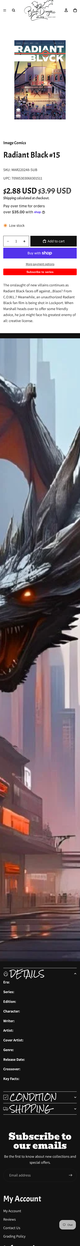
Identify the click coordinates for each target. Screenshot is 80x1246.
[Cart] (75, 10)
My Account (12, 1210)
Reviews (9, 1219)
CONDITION (33, 1097)
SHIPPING (30, 1108)
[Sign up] (70, 1175)
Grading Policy (14, 1236)
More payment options (40, 264)
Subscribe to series (40, 272)
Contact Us (11, 1227)
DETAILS (27, 973)
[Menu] (4, 10)
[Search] (13, 10)
